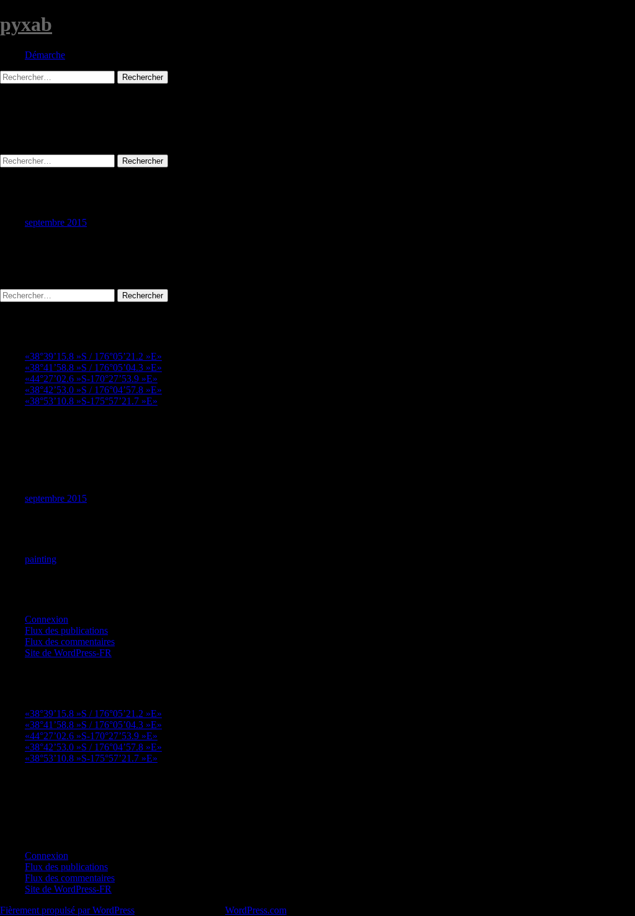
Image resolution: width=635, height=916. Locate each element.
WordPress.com (255, 910)
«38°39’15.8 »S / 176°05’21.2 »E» (93, 356)
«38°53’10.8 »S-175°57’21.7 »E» (91, 401)
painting (40, 559)
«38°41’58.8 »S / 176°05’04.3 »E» (93, 367)
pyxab (26, 24)
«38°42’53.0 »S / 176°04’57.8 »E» (93, 390)
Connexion (46, 619)
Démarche (45, 55)
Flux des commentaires (70, 641)
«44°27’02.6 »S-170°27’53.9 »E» (91, 378)
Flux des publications (66, 630)
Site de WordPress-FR (68, 652)
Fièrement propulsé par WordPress (67, 910)
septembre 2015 (56, 222)
